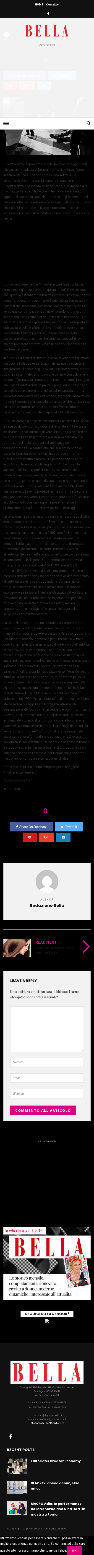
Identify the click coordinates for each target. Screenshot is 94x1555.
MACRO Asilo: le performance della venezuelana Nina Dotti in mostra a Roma (58, 1509)
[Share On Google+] (46, 837)
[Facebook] (10, 1436)
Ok (74, 1550)
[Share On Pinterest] (30, 837)
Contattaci (52, 4)
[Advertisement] (47, 81)
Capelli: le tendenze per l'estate (54, 950)
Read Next (46, 942)
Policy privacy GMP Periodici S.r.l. (47, 1423)
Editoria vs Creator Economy (56, 1461)
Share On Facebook (33, 827)
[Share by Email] (63, 837)
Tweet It (71, 827)
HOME (39, 4)
